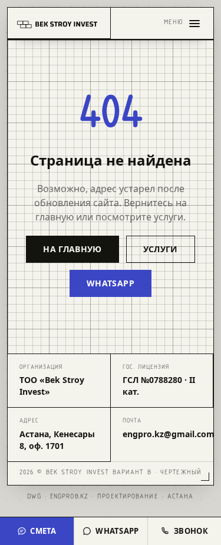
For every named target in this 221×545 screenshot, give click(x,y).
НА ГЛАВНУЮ (72, 249)
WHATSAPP (110, 283)
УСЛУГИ (160, 249)
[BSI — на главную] (59, 23)
